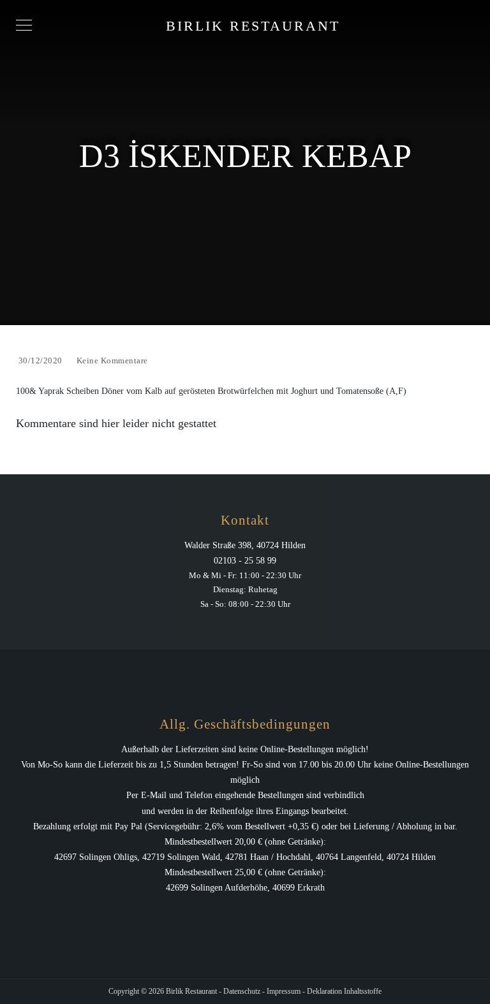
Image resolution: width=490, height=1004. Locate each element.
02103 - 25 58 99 (245, 560)
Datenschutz (241, 991)
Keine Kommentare (112, 360)
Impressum (284, 991)
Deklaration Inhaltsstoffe (344, 991)
